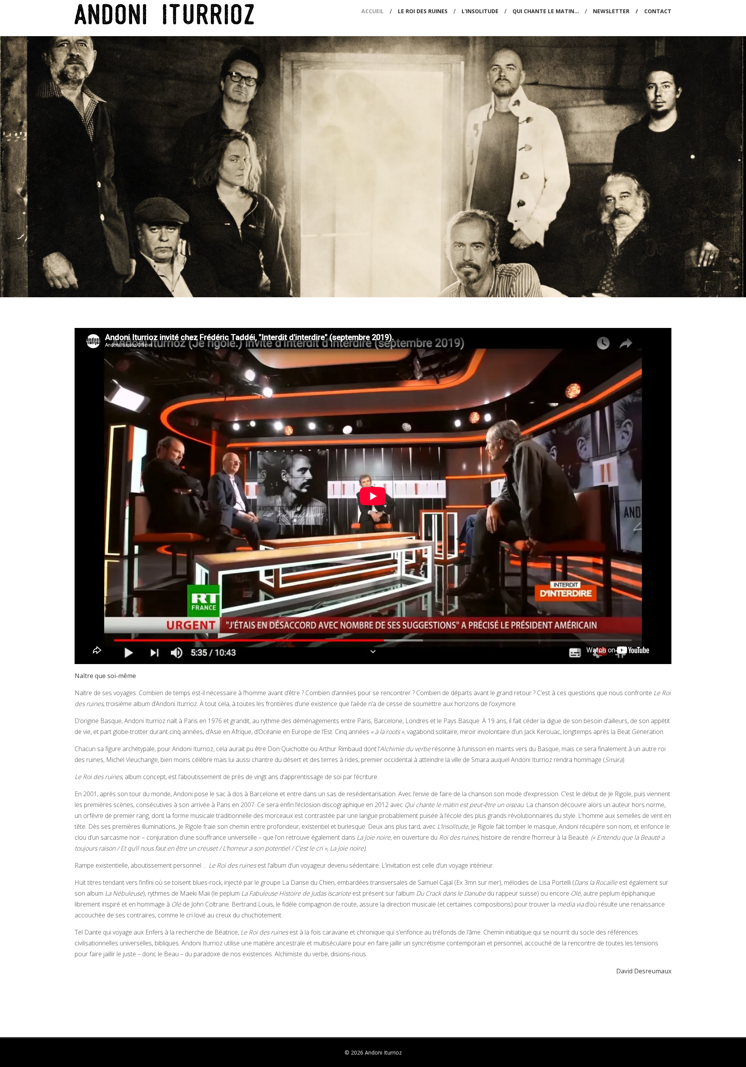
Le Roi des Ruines (423, 11)
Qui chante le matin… (545, 11)
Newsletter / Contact (632, 11)
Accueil (372, 11)
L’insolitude (480, 11)
